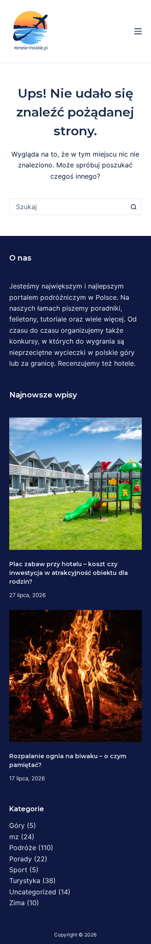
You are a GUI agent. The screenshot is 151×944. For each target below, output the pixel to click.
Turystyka (24, 880)
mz (14, 837)
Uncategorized (32, 892)
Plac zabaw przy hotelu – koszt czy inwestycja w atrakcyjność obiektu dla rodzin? (68, 572)
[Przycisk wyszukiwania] (133, 207)
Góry (17, 825)
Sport (18, 870)
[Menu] (138, 31)
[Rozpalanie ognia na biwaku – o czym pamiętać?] (75, 676)
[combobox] (68, 206)
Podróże (22, 847)
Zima (17, 902)
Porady (20, 859)
